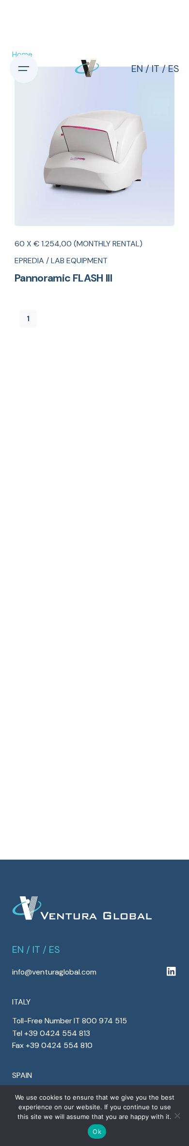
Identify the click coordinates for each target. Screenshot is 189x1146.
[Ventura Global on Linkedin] (171, 971)
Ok (97, 1131)
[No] (177, 1115)
